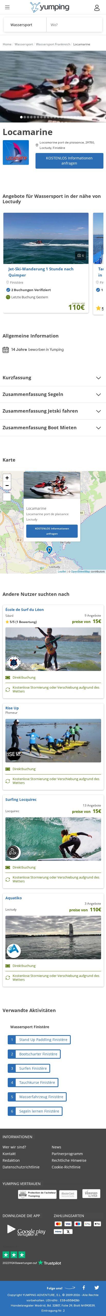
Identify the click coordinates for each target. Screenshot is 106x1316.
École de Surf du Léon (24, 609)
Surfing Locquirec (21, 799)
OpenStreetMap (80, 571)
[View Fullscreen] (7, 497)
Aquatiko (13, 898)
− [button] (7, 485)
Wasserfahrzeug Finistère (41, 1096)
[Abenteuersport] (49, 7)
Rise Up (12, 708)
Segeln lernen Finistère (39, 1111)
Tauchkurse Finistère (37, 1082)
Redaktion (11, 1160)
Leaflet (62, 571)
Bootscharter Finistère (38, 1054)
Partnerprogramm (67, 1153)
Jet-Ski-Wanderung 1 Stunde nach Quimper (41, 272)
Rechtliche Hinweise (69, 1160)
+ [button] (7, 478)
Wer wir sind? (14, 1147)
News (56, 1147)
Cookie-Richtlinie (66, 1167)
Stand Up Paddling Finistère (43, 1039)
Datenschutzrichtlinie (21, 1167)
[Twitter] (97, 1289)
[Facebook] (83, 1289)
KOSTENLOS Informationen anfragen (69, 161)
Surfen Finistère (33, 1068)
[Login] (97, 8)
